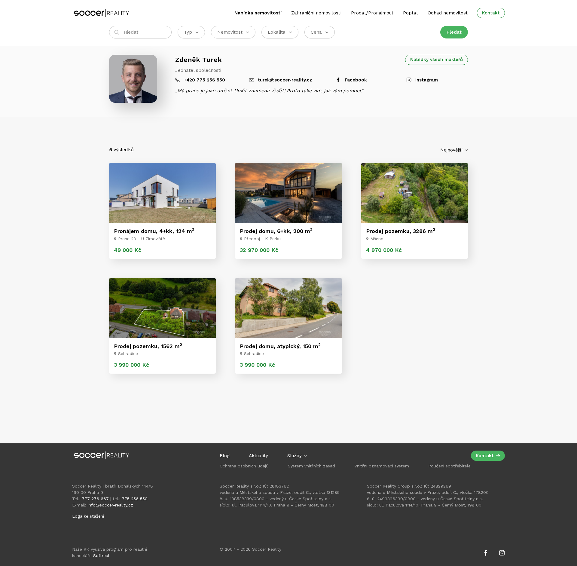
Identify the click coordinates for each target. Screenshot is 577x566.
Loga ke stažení (88, 516)
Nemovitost (230, 32)
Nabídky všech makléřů (436, 59)
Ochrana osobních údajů (244, 466)
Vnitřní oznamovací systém (381, 466)
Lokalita (276, 32)
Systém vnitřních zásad (311, 466)
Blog (225, 455)
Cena (316, 32)
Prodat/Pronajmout (372, 13)
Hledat (454, 32)
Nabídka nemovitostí (258, 13)
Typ (188, 32)
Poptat (410, 13)
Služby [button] (295, 455)
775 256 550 (135, 498)
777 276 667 (95, 498)
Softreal (101, 555)
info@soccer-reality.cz (110, 505)
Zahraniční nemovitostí (316, 13)
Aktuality (258, 455)
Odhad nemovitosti (448, 13)
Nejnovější (452, 150)
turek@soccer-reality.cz (284, 80)
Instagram (426, 80)
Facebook (355, 80)
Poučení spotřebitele (449, 466)
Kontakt (491, 13)
